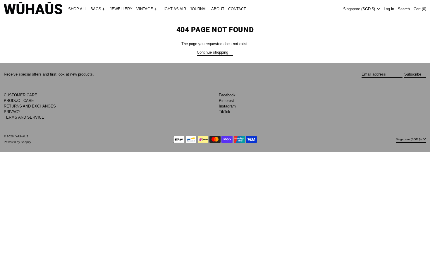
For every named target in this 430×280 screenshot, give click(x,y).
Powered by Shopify (17, 142)
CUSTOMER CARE (20, 95)
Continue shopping (212, 52)
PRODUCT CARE (19, 100)
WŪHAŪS (22, 136)
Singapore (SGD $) (359, 9)
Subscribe (412, 74)
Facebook (227, 95)
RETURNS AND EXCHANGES (30, 106)
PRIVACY (12, 112)
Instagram (227, 106)
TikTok (224, 112)
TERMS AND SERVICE (24, 117)
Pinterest (226, 100)
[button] (404, 9)
